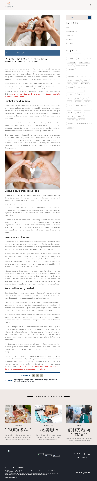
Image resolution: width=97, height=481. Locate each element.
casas (32, 380)
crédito (70, 65)
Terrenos (69, 44)
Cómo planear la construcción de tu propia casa (48, 430)
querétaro (71, 116)
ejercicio (86, 76)
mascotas (78, 102)
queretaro (80, 112)
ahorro (80, 58)
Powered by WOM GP (11, 477)
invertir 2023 (71, 94)
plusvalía (17, 381)
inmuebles (80, 87)
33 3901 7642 (84, 458)
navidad (70, 105)
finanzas (85, 80)
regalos (24, 381)
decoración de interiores (75, 73)
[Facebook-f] (85, 454)
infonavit (70, 87)
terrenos (30, 381)
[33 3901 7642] (77, 458)
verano (70, 127)
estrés (77, 80)
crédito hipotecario (82, 65)
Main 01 (70, 98)
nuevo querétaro (81, 105)
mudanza (87, 102)
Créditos (69, 36)
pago (69, 109)
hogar (46, 380)
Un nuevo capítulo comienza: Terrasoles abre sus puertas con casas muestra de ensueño (79, 432)
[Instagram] (89, 454)
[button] (82, 473)
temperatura (71, 120)
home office (84, 83)
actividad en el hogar (21, 380)
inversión (80, 91)
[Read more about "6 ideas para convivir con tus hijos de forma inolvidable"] (18, 414)
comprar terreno (84, 62)
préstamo (70, 112)
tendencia (82, 120)
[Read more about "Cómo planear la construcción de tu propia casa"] (48, 414)
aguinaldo (71, 58)
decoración (39, 380)
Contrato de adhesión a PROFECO (15, 468)
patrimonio (53, 380)
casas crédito (72, 62)
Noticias (69, 40)
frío (69, 83)
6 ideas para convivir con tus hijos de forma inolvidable (18, 430)
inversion (70, 91)
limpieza (80, 94)
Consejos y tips (10, 53)
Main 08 (70, 102)
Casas (68, 28)
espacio (70, 80)
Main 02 (77, 98)
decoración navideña (74, 76)
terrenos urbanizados (83, 123)
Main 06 (85, 98)
